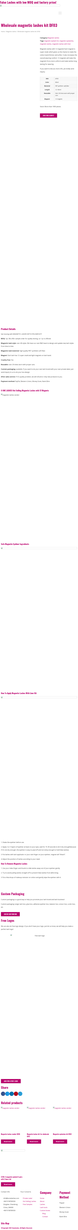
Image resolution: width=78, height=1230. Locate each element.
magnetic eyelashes (66, 41)
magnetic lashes (45, 44)
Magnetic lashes (11, 31)
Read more (8, 1142)
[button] (48, 115)
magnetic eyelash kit (51, 41)
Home (3, 31)
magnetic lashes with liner (61, 44)
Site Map (5, 1223)
